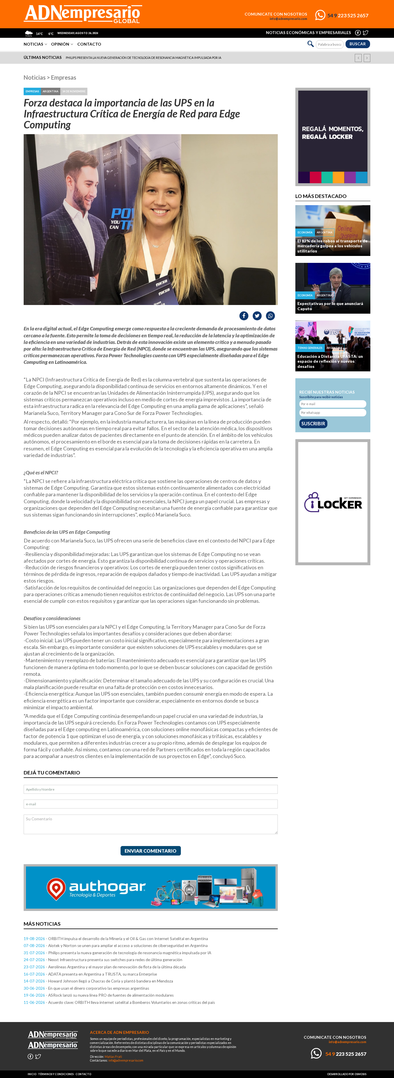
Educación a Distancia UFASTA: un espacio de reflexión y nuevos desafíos (330, 361)
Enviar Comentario (151, 851)
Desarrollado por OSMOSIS (346, 1074)
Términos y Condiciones (56, 1074)
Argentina (50, 91)
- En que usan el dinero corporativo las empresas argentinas (86, 988)
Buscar (358, 44)
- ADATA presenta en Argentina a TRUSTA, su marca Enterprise (90, 974)
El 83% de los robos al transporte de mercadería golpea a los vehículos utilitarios (332, 246)
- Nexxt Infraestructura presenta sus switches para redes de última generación (103, 959)
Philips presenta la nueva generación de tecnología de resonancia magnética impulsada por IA (143, 57)
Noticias (33, 44)
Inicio (32, 1074)
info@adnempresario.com (288, 18)
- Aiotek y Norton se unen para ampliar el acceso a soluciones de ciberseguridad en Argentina (116, 945)
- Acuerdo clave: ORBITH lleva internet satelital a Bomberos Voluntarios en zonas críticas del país (119, 1002)
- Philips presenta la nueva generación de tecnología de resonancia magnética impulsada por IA (117, 952)
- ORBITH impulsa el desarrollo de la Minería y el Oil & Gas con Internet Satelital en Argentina (116, 938)
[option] (197, 58)
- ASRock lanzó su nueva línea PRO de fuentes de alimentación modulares (99, 995)
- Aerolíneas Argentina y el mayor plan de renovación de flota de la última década (105, 967)
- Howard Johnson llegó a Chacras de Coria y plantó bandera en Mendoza (98, 981)
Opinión (60, 44)
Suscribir (313, 423)
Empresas (63, 77)
